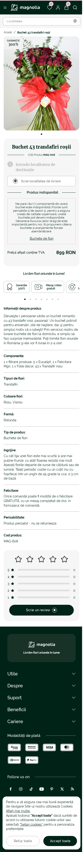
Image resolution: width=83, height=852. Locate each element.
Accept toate (60, 841)
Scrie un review (38, 610)
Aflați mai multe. (18, 811)
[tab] (25, 299)
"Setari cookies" (31, 824)
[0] (49, 7)
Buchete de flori (41, 238)
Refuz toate (23, 841)
